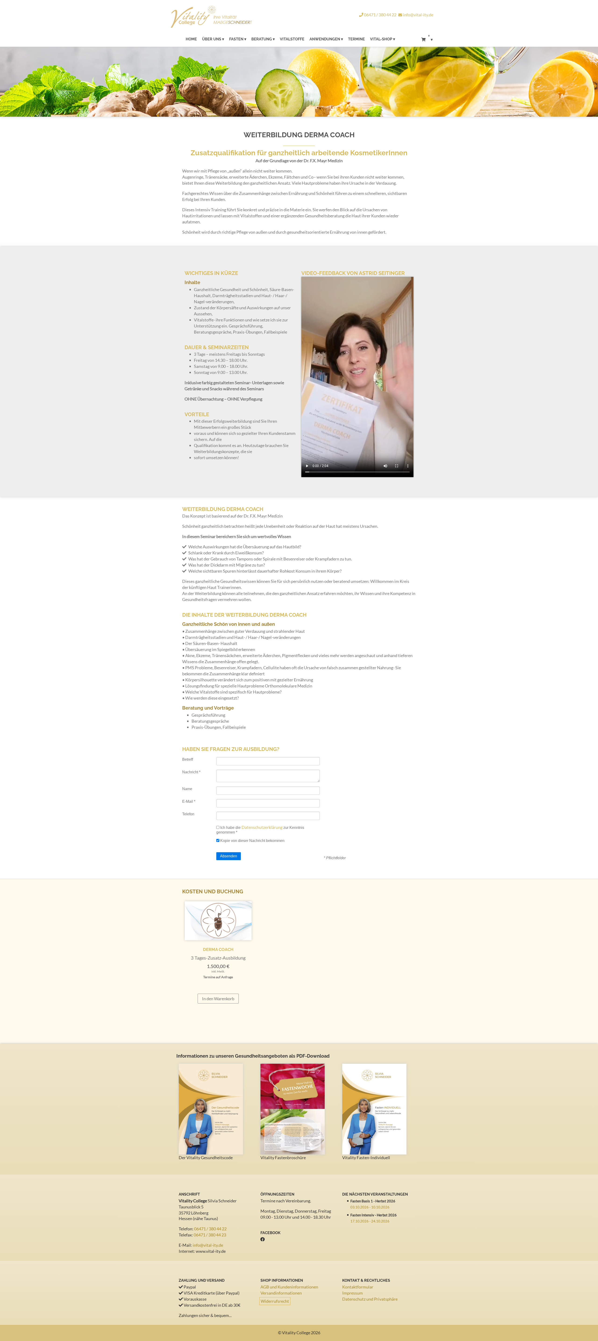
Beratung (261, 39)
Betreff (187, 759)
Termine (356, 39)
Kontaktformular (357, 1286)
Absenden (228, 856)
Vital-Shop (381, 39)
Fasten (236, 39)
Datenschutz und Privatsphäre (370, 1299)
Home (191, 39)
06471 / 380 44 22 (379, 14)
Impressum (352, 1292)
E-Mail (188, 801)
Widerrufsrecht (275, 1301)
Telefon (188, 814)
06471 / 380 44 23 (210, 1234)
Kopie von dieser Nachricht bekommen (252, 841)
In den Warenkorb (218, 998)
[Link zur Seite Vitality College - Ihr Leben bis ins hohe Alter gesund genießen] (234, 17)
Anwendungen (325, 39)
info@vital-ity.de (418, 14)
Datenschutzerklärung (262, 827)
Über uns (211, 39)
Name (187, 789)
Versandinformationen (281, 1292)
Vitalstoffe (292, 39)
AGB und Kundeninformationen (289, 1286)
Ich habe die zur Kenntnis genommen (260, 829)
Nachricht (191, 772)
